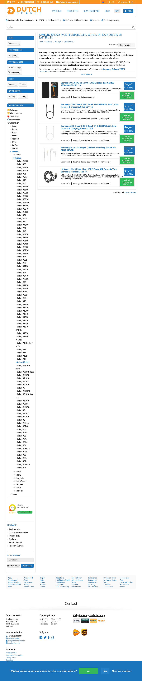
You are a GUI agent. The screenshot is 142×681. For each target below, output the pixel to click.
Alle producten (16, 113)
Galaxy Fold (18, 491)
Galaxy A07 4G (22, 426)
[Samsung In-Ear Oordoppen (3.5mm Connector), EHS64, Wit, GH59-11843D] (50, 154)
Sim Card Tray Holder (93, 587)
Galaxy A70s (22, 177)
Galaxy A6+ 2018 (23, 391)
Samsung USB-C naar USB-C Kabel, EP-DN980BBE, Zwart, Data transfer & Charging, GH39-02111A (89, 105)
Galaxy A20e (22, 298)
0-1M (13, 97)
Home (41, 42)
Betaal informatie (15, 542)
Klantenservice (92, 11)
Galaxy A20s (22, 295)
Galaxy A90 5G (22, 161)
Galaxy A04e (22, 439)
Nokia (74, 582)
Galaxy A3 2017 (23, 413)
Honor (14, 132)
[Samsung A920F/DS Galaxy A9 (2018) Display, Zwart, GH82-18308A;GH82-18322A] (50, 89)
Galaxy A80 (21, 164)
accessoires (108, 587)
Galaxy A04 (21, 445)
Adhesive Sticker (14, 585)
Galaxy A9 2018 (23, 362)
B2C (117, 11)
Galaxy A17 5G (22, 304)
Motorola (15, 139)
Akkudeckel (28, 578)
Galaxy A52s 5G (23, 202)
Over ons (56, 11)
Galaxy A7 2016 (23, 385)
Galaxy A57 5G (22, 186)
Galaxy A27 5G (22, 266)
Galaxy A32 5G (22, 250)
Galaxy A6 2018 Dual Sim (24, 396)
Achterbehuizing (14, 582)
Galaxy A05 (21, 436)
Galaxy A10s (22, 356)
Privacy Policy (14, 536)
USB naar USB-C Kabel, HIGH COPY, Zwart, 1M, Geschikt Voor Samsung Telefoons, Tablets (89, 170)
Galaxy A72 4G (22, 171)
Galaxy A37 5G (22, 234)
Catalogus (14, 110)
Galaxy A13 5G (22, 333)
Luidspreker (60, 585)
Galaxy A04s (22, 442)
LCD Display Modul (63, 580)
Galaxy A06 (21, 429)
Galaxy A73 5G (22, 167)
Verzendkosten (130, 192)
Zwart (13, 85)
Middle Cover (77, 578)
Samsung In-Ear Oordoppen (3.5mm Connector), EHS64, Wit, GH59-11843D (88, 149)
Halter (42, 580)
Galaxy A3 (21, 420)
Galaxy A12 (21, 349)
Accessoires (15, 120)
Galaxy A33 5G (22, 247)
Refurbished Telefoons (92, 582)
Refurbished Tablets (92, 578)
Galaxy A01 (21, 468)
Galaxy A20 (21, 301)
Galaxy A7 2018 (23, 378)
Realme (14, 148)
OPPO (13, 142)
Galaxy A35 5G (22, 241)
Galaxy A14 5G (22, 320)
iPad (121, 580)
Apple (13, 126)
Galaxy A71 (21, 174)
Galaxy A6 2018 (23, 401)
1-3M (24, 97)
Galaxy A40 (21, 231)
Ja (88, 671)
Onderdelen (14, 123)
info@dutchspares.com (16, 641)
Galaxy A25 (21, 273)
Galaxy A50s (22, 218)
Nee (105, 671)
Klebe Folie (60, 578)
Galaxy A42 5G (22, 225)
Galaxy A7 (21, 388)
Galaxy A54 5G (22, 196)
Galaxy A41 (21, 228)
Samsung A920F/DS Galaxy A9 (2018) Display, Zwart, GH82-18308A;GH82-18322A (88, 84)
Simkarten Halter (110, 580)
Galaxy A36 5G (22, 237)
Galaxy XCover (20, 481)
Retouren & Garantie (16, 546)
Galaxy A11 (21, 353)
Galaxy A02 (21, 461)
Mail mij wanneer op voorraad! (127, 95)
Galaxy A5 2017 (23, 404)
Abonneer (27, 566)
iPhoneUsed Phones (124, 585)
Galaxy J (17, 475)
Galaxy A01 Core (23, 464)
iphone (122, 587)
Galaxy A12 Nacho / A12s (24, 344)
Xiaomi (14, 495)
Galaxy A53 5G (22, 199)
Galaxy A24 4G (22, 276)
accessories (124, 578)
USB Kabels (15, 68)
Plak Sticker (76, 587)
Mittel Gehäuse (77, 580)
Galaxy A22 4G (22, 288)
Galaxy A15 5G (22, 317)
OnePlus (14, 145)
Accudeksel (12, 580)
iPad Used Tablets (126, 582)
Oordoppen (15, 73)
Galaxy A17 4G (22, 308)
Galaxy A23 (21, 282)
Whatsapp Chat (14, 638)
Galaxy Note (19, 478)
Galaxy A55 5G (22, 193)
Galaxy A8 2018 (23, 375)
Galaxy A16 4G (22, 314)
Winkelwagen (125, 2)
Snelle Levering (97, 615)
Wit (23, 85)
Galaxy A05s (22, 433)
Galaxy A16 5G (22, 311)
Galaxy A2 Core (23, 423)
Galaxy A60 (21, 183)
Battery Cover (29, 587)
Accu (10, 578)
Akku (10, 587)
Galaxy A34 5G (22, 244)
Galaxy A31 (21, 257)
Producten (72, 11)
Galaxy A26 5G (22, 269)
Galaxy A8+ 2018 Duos (23, 367)
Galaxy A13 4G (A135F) (22, 338)
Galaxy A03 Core (23, 448)
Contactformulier (14, 643)
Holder (42, 582)
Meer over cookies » (121, 671)
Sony (105, 582)
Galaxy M (17, 472)
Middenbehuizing (62, 587)
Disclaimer (12, 539)
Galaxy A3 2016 (23, 417)
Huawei (14, 136)
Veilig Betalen (80, 615)
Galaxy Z (17, 488)
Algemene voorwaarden (18, 532)
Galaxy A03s (22, 452)
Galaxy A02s (22, 458)
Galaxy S (17, 155)
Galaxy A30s (22, 260)
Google (14, 129)
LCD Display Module (60, 582)
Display (14, 56)
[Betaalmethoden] (85, 621)
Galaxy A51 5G (22, 212)
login (129, 11)
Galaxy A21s (22, 292)
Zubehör (107, 585)
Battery (26, 585)
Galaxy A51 (21, 215)
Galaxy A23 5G (22, 279)
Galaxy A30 (21, 263)
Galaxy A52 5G (22, 206)
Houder (42, 585)
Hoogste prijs (125, 45)
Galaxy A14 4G (22, 323)
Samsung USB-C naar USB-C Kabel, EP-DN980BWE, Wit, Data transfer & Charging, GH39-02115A (88, 127)
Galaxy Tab (18, 484)
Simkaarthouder (110, 578)
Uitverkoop (14, 116)
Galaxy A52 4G (22, 209)
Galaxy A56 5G (22, 190)
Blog (107, 11)
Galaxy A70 (21, 180)
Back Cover (28, 582)
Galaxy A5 (21, 410)
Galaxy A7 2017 (23, 381)
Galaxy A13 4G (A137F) (22, 328)
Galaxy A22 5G (22, 285)
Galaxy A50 (21, 222)
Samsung (15, 44)
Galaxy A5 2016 (23, 407)
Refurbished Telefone (92, 580)
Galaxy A (17, 158)
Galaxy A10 (21, 359)
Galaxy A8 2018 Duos (25, 372)
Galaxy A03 (21, 455)
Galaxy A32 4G (22, 253)
